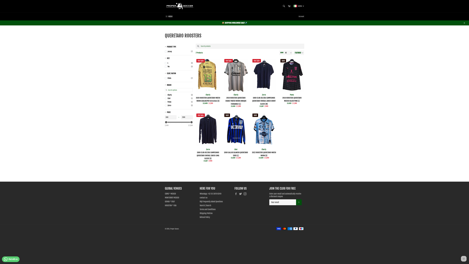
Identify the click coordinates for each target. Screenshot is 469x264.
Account (301, 16)
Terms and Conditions (208, 209)
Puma (292, 95)
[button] (299, 52)
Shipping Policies (206, 213)
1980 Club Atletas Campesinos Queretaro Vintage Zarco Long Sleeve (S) (208, 155)
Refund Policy (205, 217)
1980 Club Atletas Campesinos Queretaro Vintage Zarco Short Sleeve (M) (264, 101)
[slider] (166, 122)
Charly (208, 95)
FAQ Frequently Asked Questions (211, 201)
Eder (236, 149)
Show (281, 53)
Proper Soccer (174, 229)
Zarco (264, 95)
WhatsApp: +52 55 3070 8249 (210, 193)
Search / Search (205, 205)
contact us (203, 197)
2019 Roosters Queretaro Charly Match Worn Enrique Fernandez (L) (235, 101)
